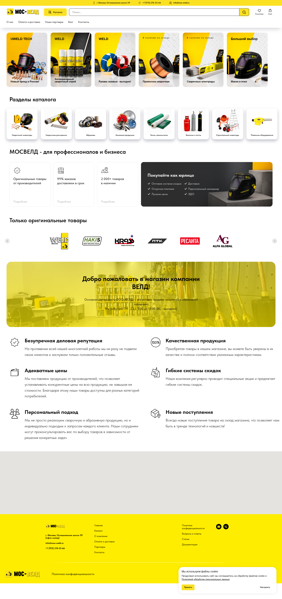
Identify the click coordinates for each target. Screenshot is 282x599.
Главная (98, 525)
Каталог (98, 530)
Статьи (185, 539)
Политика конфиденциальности (193, 527)
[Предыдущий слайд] (7, 241)
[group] (27, 60)
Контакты (83, 21)
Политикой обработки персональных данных (206, 579)
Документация (189, 544)
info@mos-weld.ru (54, 543)
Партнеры (99, 546)
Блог (70, 21)
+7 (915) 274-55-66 (55, 548)
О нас (10, 21)
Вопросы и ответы (191, 533)
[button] (259, 12)
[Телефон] (226, 528)
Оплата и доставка (29, 21)
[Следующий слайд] (274, 241)
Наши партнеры (54, 21)
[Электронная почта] (218, 528)
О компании (100, 536)
